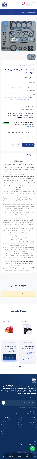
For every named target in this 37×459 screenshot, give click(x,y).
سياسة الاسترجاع (6, 434)
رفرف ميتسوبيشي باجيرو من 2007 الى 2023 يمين (27, 348)
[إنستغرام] (25, 445)
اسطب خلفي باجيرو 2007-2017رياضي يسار (10, 347)
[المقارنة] (18, 4)
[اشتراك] (3, 403)
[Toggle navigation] (33, 4)
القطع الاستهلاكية (31, 425)
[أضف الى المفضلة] (21, 322)
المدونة (20, 425)
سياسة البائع (7, 428)
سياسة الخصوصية (5, 425)
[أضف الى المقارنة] (26, 322)
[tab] (29, 156)
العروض (34, 428)
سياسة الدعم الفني (5, 431)
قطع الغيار (33, 422)
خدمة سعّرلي (18, 428)
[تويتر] (30, 445)
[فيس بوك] (34, 445)
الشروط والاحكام (6, 422)
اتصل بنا (20, 431)
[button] (27, 4)
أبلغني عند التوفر (27, 144)
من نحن (20, 422)
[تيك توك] (21, 445)
